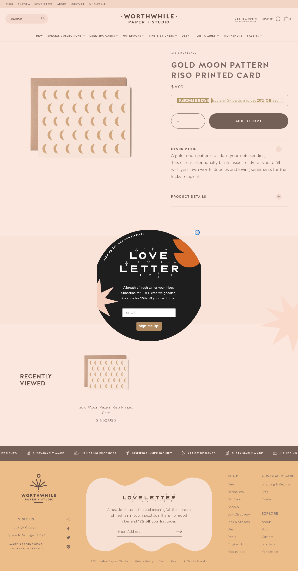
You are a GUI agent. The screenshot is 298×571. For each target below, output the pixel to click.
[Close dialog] (197, 232)
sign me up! (149, 326)
